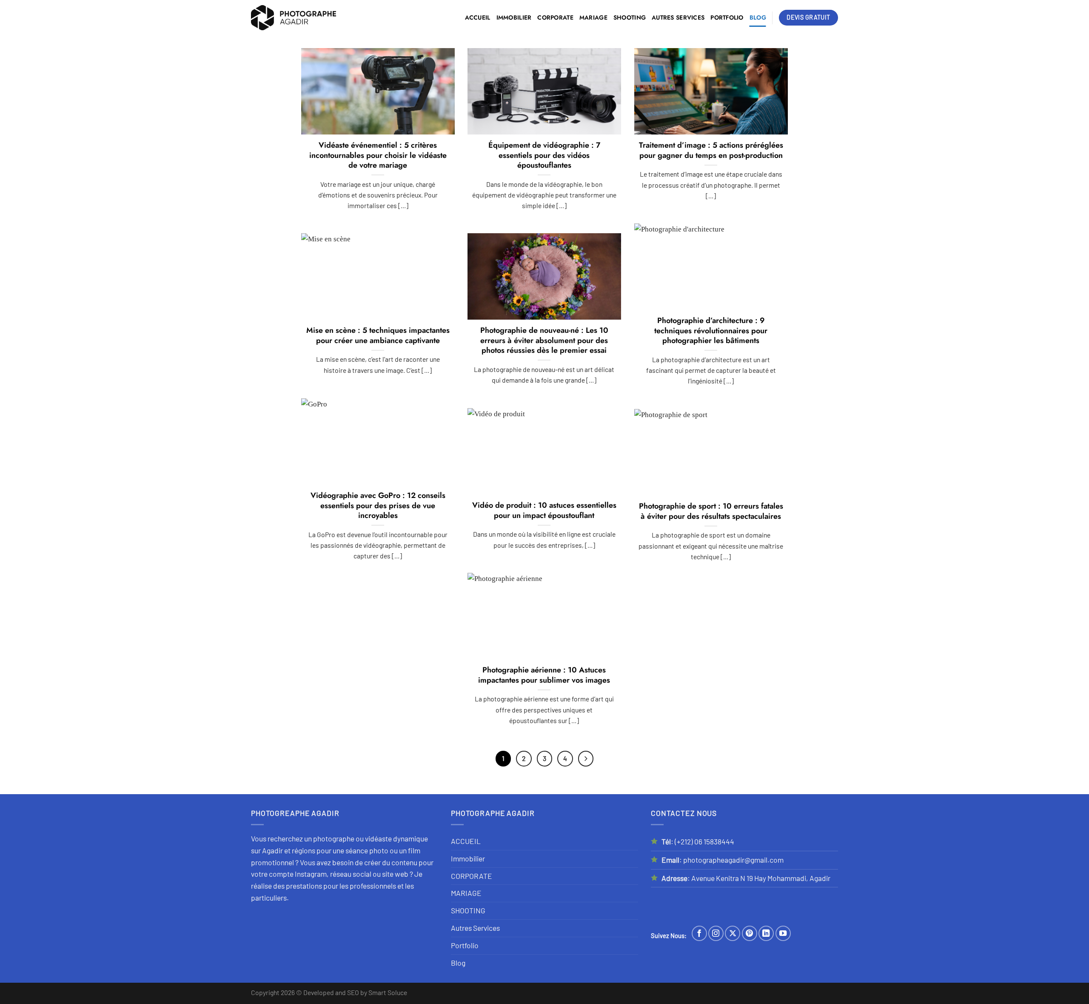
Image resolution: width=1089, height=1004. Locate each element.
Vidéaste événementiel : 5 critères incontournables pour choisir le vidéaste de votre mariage (378, 155)
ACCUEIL (477, 17)
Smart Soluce (387, 992)
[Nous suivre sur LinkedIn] (766, 933)
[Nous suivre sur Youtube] (783, 933)
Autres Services (678, 17)
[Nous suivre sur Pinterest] (749, 933)
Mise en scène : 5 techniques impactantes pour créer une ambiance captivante (378, 336)
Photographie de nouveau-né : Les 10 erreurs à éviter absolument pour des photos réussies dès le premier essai (544, 340)
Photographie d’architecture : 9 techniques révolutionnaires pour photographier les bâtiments (710, 331)
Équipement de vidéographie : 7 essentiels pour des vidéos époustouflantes (544, 155)
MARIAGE (593, 17)
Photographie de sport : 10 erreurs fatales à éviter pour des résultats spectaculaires (711, 511)
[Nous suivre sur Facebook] (699, 933)
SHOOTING (629, 17)
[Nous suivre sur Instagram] (716, 933)
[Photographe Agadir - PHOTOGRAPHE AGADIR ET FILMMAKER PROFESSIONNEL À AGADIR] (293, 17)
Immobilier (514, 17)
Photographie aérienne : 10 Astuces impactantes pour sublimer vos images (544, 675)
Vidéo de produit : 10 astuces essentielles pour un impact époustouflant (544, 511)
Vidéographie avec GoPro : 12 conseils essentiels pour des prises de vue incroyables (378, 506)
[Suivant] (586, 759)
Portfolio (727, 17)
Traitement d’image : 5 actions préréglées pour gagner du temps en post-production (711, 150)
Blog (758, 17)
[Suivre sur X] (732, 933)
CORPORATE (555, 17)
